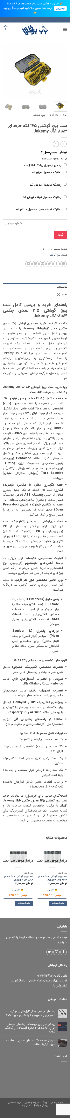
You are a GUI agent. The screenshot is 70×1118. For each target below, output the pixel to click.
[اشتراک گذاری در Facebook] (56, 264)
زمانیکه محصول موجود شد (46, 185)
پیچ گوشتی (39, 115)
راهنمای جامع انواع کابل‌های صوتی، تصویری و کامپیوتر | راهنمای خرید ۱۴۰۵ (30, 1013)
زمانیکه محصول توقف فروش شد (42, 197)
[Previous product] (56, 144)
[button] (64, 29)
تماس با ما (26, 1105)
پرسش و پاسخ (41, 1105)
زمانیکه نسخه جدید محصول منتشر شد (39, 209)
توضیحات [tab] (62, 287)
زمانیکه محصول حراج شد (47, 172)
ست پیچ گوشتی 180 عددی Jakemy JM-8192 (18, 878)
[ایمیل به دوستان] (42, 264)
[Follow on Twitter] (49, 952)
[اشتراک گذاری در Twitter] (49, 264)
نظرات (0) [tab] (62, 295)
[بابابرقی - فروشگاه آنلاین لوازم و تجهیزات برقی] (35, 29)
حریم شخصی (14, 1102)
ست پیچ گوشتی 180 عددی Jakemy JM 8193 (52, 878)
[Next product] (63, 144)
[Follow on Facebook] (63, 952)
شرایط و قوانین (31, 1102)
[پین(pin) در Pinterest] (35, 264)
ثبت (60, 235)
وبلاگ (44, 1102)
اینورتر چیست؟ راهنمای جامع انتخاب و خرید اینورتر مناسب (30, 1042)
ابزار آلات (54, 115)
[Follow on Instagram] (56, 952)
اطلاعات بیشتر (58, 903)
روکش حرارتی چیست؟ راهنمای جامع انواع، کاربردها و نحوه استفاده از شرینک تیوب (30, 1027)
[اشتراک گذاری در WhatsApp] (63, 264)
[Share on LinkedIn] (28, 264)
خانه (65, 115)
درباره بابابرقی (56, 1102)
